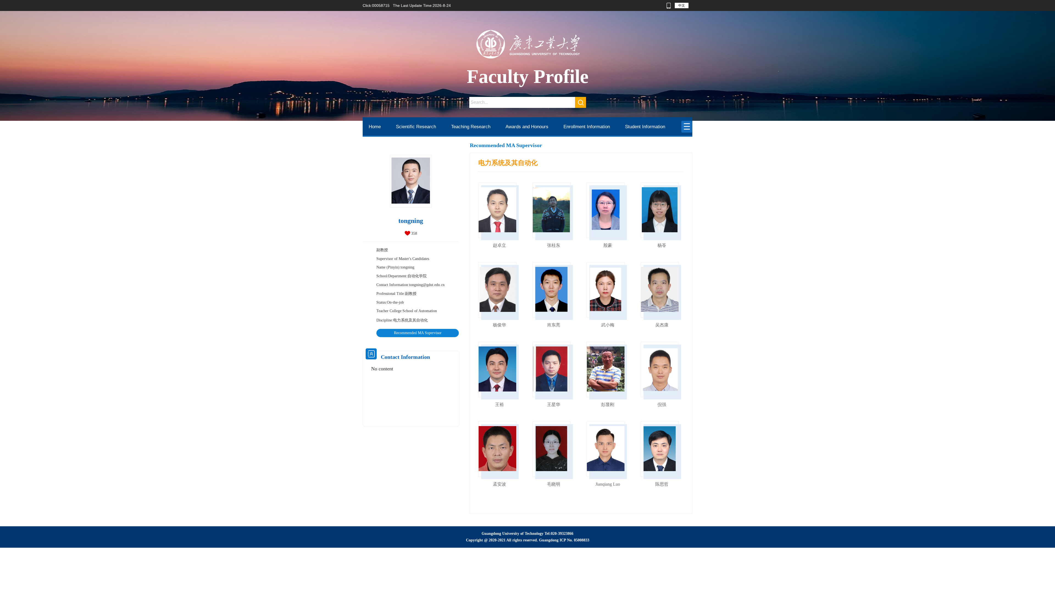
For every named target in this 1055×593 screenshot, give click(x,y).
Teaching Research (470, 126)
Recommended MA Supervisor (418, 333)
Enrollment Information (586, 126)
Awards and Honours (527, 126)
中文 (681, 5)
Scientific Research (416, 126)
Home (375, 126)
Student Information (645, 126)
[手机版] (669, 5)
